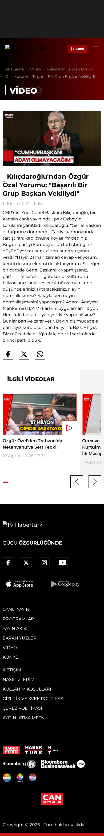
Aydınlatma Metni (24, 717)
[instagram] (44, 562)
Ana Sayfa (15, 69)
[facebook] (8, 562)
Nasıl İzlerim (18, 679)
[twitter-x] (26, 562)
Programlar (18, 618)
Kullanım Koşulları (27, 689)
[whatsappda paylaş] (40, 354)
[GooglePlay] (64, 584)
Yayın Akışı (15, 628)
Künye (10, 657)
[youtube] (62, 562)
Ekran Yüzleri (20, 638)
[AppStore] (20, 584)
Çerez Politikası (22, 708)
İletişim (12, 669)
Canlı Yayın (16, 609)
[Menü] (95, 49)
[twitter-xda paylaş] (24, 354)
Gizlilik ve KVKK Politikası (34, 698)
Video (36, 69)
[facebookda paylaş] (8, 354)
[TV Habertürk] (25, 49)
